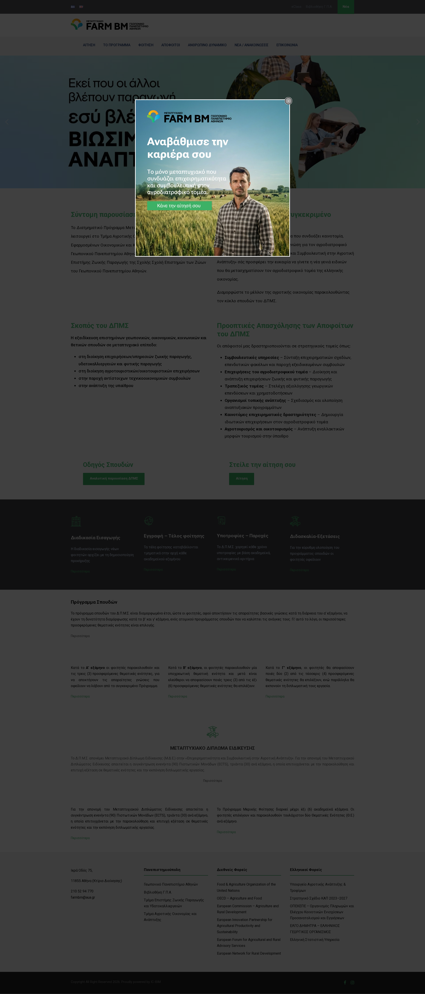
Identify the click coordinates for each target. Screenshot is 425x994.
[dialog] (212, 178)
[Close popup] (288, 101)
